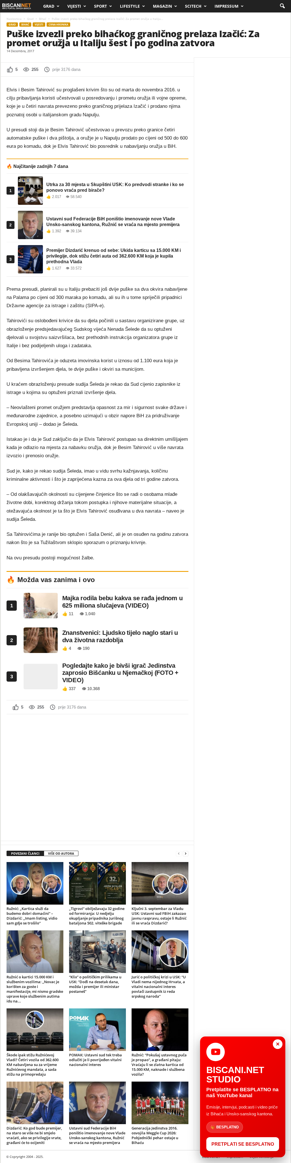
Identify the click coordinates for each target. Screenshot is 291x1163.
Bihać (42, 19)
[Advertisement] (97, 777)
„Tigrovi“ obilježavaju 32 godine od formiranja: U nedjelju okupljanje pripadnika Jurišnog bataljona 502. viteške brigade (96, 916)
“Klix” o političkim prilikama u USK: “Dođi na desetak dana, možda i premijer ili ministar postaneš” (95, 984)
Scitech (193, 6)
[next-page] (185, 854)
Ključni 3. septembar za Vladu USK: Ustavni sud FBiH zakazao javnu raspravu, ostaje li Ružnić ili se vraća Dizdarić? (159, 916)
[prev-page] (179, 854)
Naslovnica (14, 19)
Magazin (162, 6)
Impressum (226, 6)
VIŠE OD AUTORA (61, 853)
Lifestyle (130, 6)
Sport (100, 6)
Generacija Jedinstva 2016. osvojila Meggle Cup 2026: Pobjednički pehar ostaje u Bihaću (155, 1135)
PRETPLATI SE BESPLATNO (242, 1144)
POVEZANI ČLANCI (25, 853)
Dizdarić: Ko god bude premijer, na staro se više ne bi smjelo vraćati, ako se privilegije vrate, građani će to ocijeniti (34, 1135)
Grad (48, 6)
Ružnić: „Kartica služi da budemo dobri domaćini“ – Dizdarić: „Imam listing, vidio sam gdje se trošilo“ (32, 916)
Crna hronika (58, 24)
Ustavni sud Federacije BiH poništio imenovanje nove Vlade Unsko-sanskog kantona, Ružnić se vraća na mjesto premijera (97, 1135)
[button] (282, 6)
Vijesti (74, 6)
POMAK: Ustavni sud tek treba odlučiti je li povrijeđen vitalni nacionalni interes (95, 1059)
